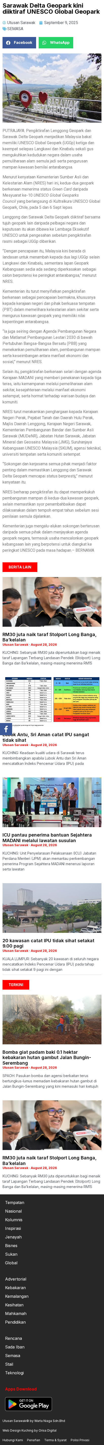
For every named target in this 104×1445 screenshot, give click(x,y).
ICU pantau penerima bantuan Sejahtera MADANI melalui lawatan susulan (47, 837)
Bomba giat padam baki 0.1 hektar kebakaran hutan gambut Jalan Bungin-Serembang (47, 1057)
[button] (19, 42)
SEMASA (15, 28)
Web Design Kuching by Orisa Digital (30, 1430)
